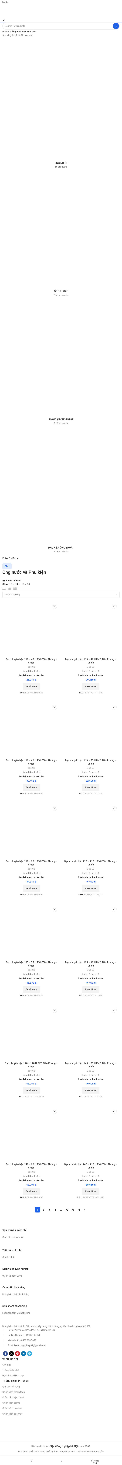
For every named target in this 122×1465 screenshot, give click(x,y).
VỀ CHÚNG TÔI (10, 1359)
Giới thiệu (6, 1364)
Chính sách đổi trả (11, 1403)
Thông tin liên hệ (10, 1370)
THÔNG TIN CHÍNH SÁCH (15, 1381)
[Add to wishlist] (54, 606)
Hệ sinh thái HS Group (13, 1375)
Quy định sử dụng (11, 1386)
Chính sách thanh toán (13, 1392)
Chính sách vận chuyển (13, 1397)
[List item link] (61, 728)
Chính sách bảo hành (12, 1408)
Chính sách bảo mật (12, 1414)
